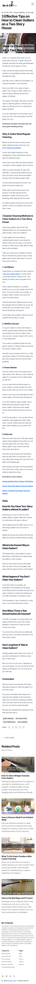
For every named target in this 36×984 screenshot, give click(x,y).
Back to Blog (9, 738)
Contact (21, 961)
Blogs (20, 953)
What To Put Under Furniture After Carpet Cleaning (17, 857)
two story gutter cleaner (12, 274)
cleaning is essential (14, 148)
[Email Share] (23, 727)
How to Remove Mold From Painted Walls (17, 818)
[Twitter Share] (9, 727)
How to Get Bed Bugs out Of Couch (17, 898)
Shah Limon (13, 980)
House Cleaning (19, 12)
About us (21, 964)
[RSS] (14, 976)
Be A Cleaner (7, 923)
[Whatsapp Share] (20, 727)
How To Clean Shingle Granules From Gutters (15, 777)
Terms (20, 956)
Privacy (21, 959)
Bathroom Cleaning (7, 964)
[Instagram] (6, 976)
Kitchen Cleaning (7, 961)
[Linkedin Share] (16, 727)
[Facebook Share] (13, 727)
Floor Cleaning (6, 959)
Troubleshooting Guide (8, 967)
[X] (3, 976)
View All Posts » (7, 750)
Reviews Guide (6, 953)
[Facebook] (10, 976)
